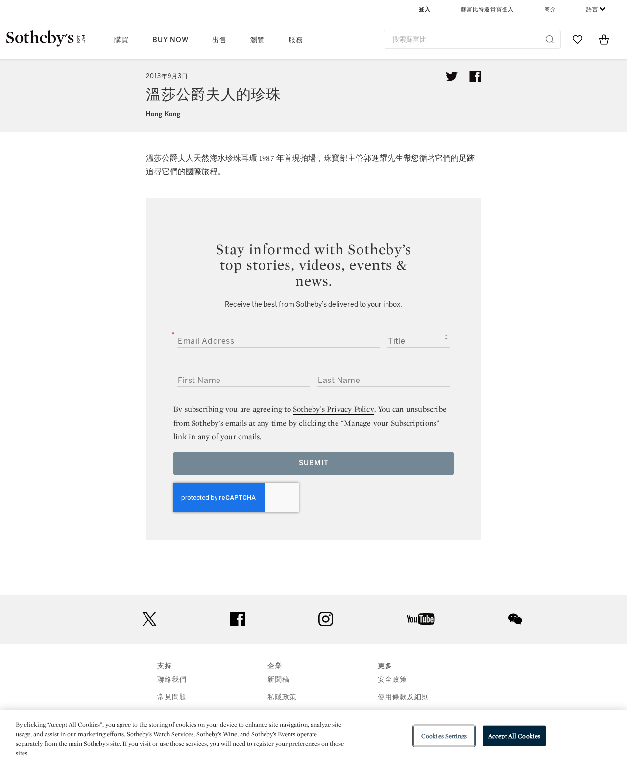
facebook (237, 619)
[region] (313, 736)
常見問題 (172, 697)
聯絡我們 (172, 679)
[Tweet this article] (452, 76)
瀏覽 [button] (257, 40)
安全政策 (392, 679)
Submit (314, 463)
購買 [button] (121, 40)
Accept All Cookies (514, 736)
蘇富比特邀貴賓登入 (487, 9)
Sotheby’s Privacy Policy (333, 409)
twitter (149, 619)
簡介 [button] (550, 9)
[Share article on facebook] (475, 76)
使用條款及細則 (403, 697)
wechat (515, 619)
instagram (325, 619)
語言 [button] (592, 9)
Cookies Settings (444, 736)
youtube (421, 619)
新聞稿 (278, 679)
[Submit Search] (550, 39)
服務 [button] (296, 40)
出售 (219, 40)
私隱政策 (282, 697)
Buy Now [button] (170, 40)
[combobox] (472, 39)
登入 (425, 9)
